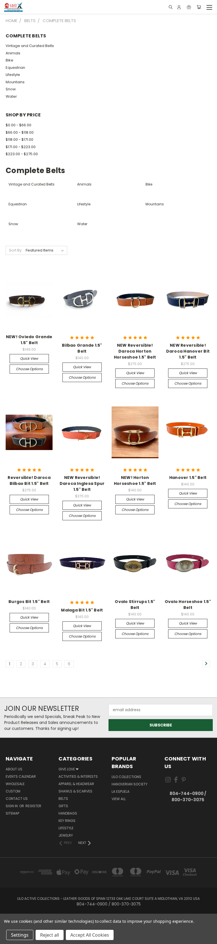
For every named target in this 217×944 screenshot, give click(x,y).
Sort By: (15, 250)
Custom (13, 791)
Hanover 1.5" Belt (188, 477)
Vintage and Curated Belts (30, 45)
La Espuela (120, 791)
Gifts (63, 806)
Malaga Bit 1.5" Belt (82, 610)
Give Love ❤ (68, 769)
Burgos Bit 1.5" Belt (29, 601)
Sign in (12, 806)
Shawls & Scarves (75, 791)
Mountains (15, 82)
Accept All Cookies (89, 935)
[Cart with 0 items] (199, 7)
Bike (9, 60)
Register (33, 806)
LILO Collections (126, 776)
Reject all (49, 935)
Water (11, 96)
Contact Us (17, 798)
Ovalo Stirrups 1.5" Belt (135, 604)
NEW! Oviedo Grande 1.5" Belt (29, 340)
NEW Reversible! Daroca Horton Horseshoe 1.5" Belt (135, 351)
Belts (63, 798)
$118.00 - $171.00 (19, 139)
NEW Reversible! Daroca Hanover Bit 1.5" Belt (188, 351)
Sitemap (12, 813)
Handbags (67, 813)
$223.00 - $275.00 (22, 154)
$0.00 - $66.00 (18, 125)
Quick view (29, 358)
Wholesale (15, 783)
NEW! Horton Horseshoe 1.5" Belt (135, 480)
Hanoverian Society (129, 784)
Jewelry (65, 835)
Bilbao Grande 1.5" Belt (82, 348)
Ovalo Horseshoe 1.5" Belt (188, 604)
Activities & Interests (78, 776)
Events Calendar (21, 776)
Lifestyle (13, 74)
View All (119, 798)
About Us (14, 769)
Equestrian (15, 67)
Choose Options (29, 368)
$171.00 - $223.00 (21, 147)
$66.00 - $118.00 (20, 132)
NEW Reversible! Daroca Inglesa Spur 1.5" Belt (82, 483)
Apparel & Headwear (76, 783)
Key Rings (66, 820)
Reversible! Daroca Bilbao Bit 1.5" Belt (29, 480)
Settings (20, 935)
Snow (11, 89)
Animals (13, 53)
